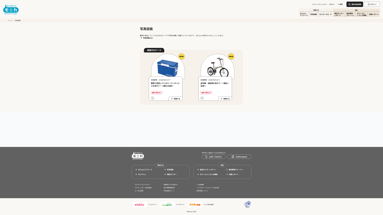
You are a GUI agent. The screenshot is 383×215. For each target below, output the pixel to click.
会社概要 (201, 185)
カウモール (180, 204)
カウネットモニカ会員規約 (143, 188)
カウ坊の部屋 (209, 204)
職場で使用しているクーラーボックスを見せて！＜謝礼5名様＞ (165, 84)
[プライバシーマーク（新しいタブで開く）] (247, 204)
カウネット (153, 204)
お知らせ (332, 4)
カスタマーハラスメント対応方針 (208, 188)
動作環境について (202, 191)
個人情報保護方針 (169, 188)
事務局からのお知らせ (171, 185)
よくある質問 (139, 191)
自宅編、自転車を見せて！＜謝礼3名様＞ (214, 84)
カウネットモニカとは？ (319, 4)
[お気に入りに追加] (152, 98)
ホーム (10, 20)
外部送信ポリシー (169, 191)
